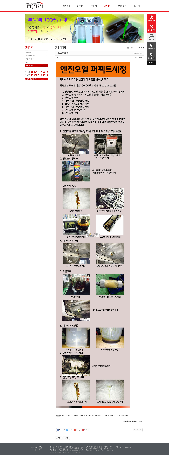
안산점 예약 (151, 20)
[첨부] (140, 430)
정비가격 (107, 6)
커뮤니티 (136, 6)
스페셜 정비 (122, 6)
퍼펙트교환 (98, 415)
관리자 (58, 57)
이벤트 (28, 62)
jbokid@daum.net (125, 447)
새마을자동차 (124, 415)
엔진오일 (64, 415)
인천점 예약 (151, 30)
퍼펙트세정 (91, 415)
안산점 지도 (151, 48)
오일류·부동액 (30, 59)
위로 (67, 438)
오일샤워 (104, 415)
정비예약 (80, 6)
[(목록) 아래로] (137, 430)
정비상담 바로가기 (32, 79)
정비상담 (93, 6)
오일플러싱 (117, 415)
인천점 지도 (151, 58)
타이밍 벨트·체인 (30, 55)
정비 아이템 (29, 65)
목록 (59, 438)
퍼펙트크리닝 (83, 415)
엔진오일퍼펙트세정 (73, 415)
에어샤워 (110, 415)
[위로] (134, 430)
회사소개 (66, 6)
